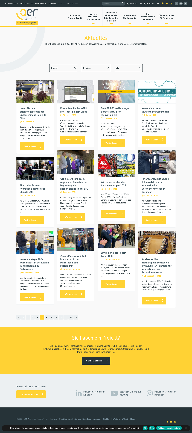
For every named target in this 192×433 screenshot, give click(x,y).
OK (145, 428)
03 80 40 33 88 (135, 3)
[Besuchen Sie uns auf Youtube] (167, 3)
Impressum (97, 419)
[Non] (186, 428)
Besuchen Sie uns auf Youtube (130, 393)
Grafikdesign (116, 419)
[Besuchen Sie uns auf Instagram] (171, 3)
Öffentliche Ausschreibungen (70, 419)
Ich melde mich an (29, 394)
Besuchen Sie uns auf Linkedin (94, 393)
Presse (62, 4)
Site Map (106, 419)
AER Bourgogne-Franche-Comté (36, 419)
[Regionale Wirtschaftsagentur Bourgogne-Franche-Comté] (27, 17)
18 (71, 317)
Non (152, 428)
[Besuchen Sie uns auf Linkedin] (163, 3)
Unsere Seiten (26, 4)
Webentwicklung (128, 419)
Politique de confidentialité (169, 428)
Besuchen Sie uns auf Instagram (165, 393)
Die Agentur (10, 4)
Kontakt (52, 4)
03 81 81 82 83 (152, 3)
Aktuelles (39, 4)
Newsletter (72, 4)
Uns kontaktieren (94, 360)
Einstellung (86, 419)
